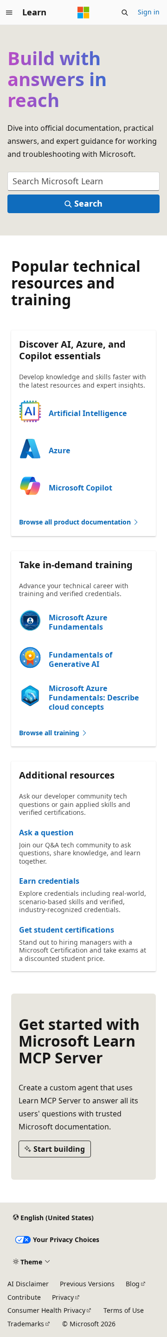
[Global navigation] (9, 12)
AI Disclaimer (28, 1283)
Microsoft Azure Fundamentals (78, 622)
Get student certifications (66, 929)
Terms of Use (123, 1310)
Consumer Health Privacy (46, 1310)
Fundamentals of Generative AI (80, 659)
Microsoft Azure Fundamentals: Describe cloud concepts (94, 698)
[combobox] (83, 181)
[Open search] (125, 12)
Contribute (24, 1297)
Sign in (149, 11)
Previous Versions (87, 1283)
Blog (133, 1283)
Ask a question (46, 832)
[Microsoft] (83, 13)
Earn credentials (49, 881)
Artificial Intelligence (88, 413)
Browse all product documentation (76, 521)
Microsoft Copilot (80, 487)
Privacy (63, 1297)
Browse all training (50, 732)
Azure (59, 450)
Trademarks (25, 1323)
